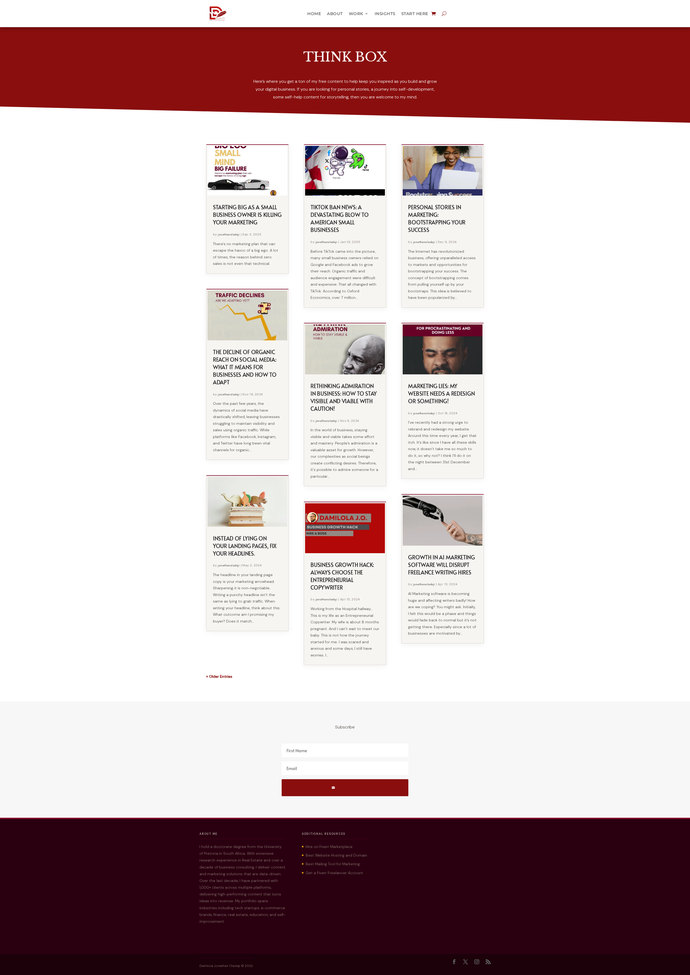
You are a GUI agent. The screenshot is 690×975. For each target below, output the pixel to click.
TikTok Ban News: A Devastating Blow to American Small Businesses (339, 218)
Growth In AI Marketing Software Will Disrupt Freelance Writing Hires (441, 564)
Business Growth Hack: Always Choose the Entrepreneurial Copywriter (342, 576)
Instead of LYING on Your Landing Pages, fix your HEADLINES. (245, 546)
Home (314, 13)
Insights (385, 13)
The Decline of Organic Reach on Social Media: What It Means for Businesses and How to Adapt (245, 367)
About (335, 13)
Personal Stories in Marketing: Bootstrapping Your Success (436, 218)
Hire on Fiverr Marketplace (329, 846)
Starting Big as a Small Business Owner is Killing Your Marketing (247, 214)
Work (356, 13)
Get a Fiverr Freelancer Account (334, 872)
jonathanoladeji (229, 234)
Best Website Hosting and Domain (336, 855)
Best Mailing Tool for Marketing (333, 863)
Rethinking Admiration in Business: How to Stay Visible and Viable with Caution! (343, 397)
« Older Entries (219, 676)
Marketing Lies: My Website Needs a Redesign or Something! (441, 393)
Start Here (414, 13)
